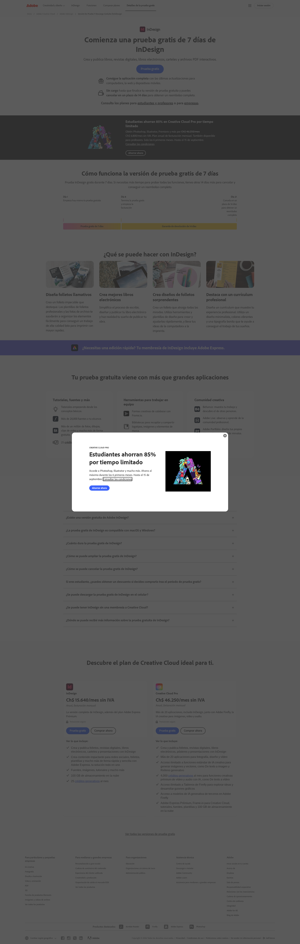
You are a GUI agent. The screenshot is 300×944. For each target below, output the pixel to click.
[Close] (225, 435)
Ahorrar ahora (99, 488)
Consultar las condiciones (117, 479)
